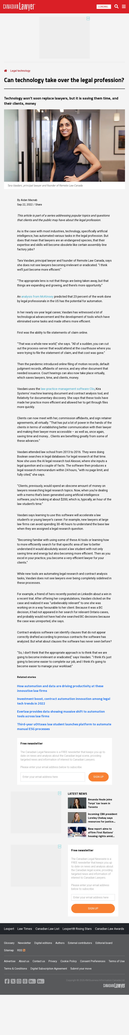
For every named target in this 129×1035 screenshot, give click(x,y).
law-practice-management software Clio (68, 389)
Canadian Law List (47, 928)
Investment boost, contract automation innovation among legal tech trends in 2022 (63, 701)
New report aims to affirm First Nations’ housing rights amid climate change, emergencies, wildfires (102, 832)
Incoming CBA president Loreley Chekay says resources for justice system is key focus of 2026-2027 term (102, 817)
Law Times (24, 928)
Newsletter (24, 943)
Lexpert (9, 928)
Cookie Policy (68, 961)
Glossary (9, 943)
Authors (59, 943)
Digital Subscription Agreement (48, 968)
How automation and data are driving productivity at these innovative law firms (60, 688)
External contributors (80, 943)
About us (24, 961)
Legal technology (20, 70)
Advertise (9, 961)
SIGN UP (98, 776)
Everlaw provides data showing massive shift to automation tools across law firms (61, 713)
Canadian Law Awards (109, 928)
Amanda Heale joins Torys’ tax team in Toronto (100, 803)
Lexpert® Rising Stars (77, 928)
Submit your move (81, 968)
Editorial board (103, 943)
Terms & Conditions (15, 968)
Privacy (52, 961)
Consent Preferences (92, 961)
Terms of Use (117, 961)
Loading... (103, 6)
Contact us (39, 961)
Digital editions (43, 943)
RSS (20, 950)
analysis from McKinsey (37, 296)
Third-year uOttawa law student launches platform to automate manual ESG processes (64, 726)
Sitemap (9, 950)
